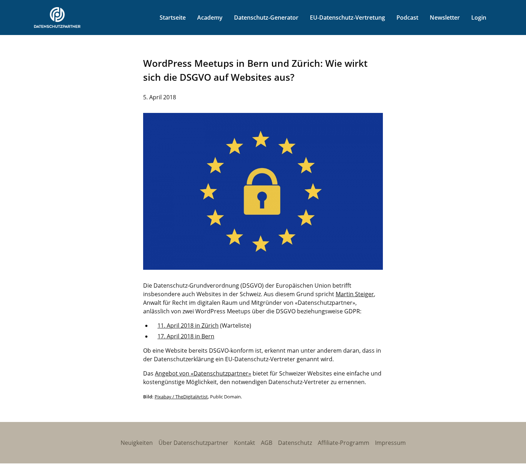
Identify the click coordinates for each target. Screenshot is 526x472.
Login (478, 17)
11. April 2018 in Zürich (188, 325)
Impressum (390, 443)
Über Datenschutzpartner (193, 443)
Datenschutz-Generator (266, 17)
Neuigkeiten (137, 443)
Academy (210, 17)
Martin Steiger (355, 294)
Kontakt (244, 443)
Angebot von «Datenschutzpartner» (203, 373)
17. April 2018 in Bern (185, 336)
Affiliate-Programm (343, 443)
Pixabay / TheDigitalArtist (181, 396)
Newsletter (445, 17)
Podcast (407, 17)
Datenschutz (295, 443)
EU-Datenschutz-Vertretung (347, 17)
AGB (266, 443)
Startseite (173, 17)
